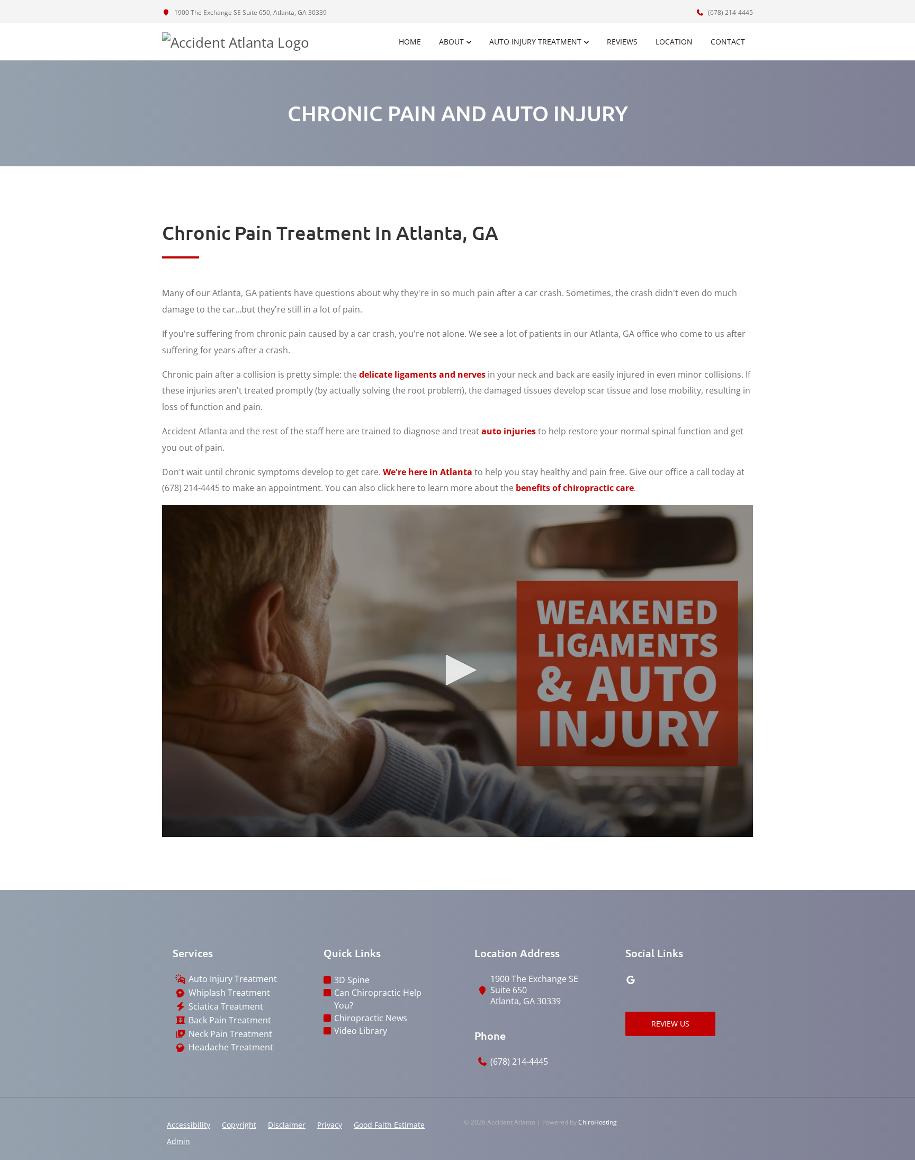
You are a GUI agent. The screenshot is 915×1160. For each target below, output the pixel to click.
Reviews (622, 42)
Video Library (360, 1031)
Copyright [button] (239, 1125)
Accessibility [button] (188, 1125)
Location (674, 42)
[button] (457, 670)
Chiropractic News (370, 1018)
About (451, 42)
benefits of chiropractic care (575, 488)
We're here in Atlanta (427, 472)
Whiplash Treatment (229, 992)
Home (410, 42)
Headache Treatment (231, 1047)
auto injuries (508, 431)
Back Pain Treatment (230, 1020)
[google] (630, 980)
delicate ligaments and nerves (422, 374)
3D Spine (352, 980)
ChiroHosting (597, 1122)
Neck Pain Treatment (230, 1034)
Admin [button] (178, 1141)
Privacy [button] (329, 1125)
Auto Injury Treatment (535, 42)
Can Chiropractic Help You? (377, 999)
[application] (457, 671)
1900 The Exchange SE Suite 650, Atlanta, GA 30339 (250, 12)
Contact (728, 42)
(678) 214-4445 (729, 12)
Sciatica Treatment (226, 1006)
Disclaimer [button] (287, 1125)
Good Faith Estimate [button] (389, 1125)
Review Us (670, 1024)
